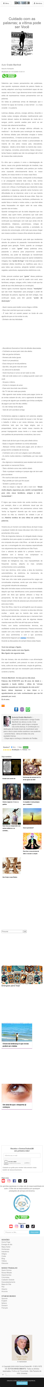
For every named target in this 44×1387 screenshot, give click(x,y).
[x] (20, 1180)
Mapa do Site (6, 1284)
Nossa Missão (7, 1272)
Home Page (6, 1242)
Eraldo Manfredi (14, 64)
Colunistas (5, 1277)
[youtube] (3, 1180)
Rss (3, 1286)
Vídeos (4, 1261)
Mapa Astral (6, 1247)
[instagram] (9, 1180)
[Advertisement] (22, 905)
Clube (4, 1256)
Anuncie (5, 1291)
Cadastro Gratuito (8, 1279)
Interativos (5, 1251)
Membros (38, 3)
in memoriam (22, 1361)
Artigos (4, 1254)
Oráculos (5, 1263)
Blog (3, 1258)
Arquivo (4, 1289)
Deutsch (5, 1305)
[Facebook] (14, 1180)
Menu (7, 3)
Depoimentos (6, 1275)
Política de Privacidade (20, 1371)
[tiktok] (25, 1180)
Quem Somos (6, 1270)
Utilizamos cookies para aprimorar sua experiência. (21, 1380)
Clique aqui (9, 738)
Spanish (5, 1298)
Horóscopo (6, 1249)
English (4, 1300)
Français (5, 1308)
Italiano (4, 1303)
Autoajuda (10, 68)
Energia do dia (7, 1244)
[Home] (22, 1203)
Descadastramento (8, 1282)
